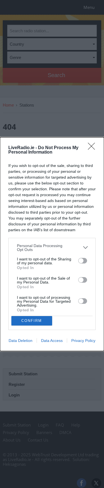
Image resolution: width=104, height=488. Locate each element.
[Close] (93, 148)
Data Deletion (20, 340)
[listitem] (52, 248)
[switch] (82, 260)
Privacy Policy (83, 340)
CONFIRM (31, 321)
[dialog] (52, 244)
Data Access (52, 340)
